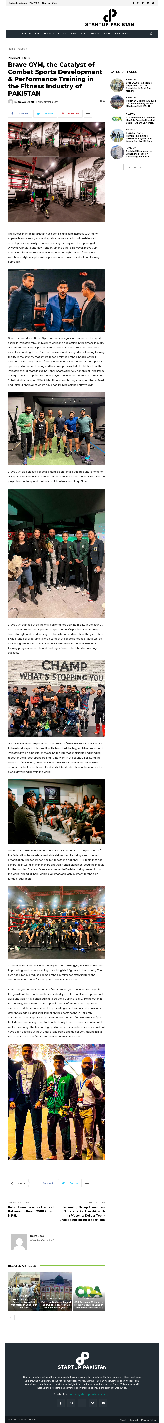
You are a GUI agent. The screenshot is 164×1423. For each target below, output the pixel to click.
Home (11, 48)
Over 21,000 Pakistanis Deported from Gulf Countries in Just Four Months (24, 1303)
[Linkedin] (143, 3)
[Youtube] (152, 3)
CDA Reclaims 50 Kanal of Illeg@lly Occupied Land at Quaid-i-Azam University (88, 1305)
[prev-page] (10, 1317)
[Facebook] (133, 3)
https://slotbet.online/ (41, 1240)
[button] (151, 34)
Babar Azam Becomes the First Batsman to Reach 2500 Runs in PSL (31, 1211)
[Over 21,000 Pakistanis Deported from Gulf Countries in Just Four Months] (24, 1291)
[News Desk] (11, 101)
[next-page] (16, 1317)
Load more (132, 167)
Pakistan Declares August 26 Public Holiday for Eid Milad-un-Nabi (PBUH (56, 1305)
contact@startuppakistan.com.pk (89, 1394)
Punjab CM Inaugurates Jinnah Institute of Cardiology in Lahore (139, 154)
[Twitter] (148, 3)
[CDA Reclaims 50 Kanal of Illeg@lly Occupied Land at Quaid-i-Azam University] (89, 1291)
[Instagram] (138, 3)
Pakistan (22, 48)
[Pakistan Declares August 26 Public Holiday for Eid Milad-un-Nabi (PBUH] (56, 1291)
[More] (88, 114)
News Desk (26, 102)
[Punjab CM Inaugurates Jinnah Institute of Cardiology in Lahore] (117, 152)
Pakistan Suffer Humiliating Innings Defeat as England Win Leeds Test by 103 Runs (139, 137)
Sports (26, 58)
